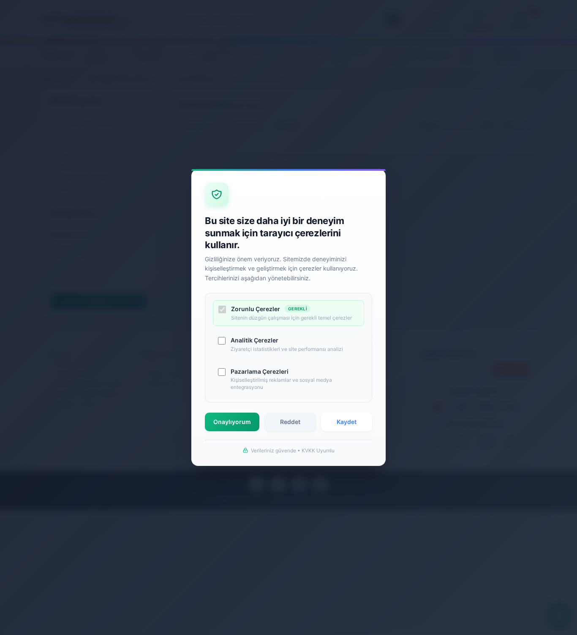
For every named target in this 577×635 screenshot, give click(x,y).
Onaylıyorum (232, 421)
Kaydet (347, 421)
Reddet (290, 421)
